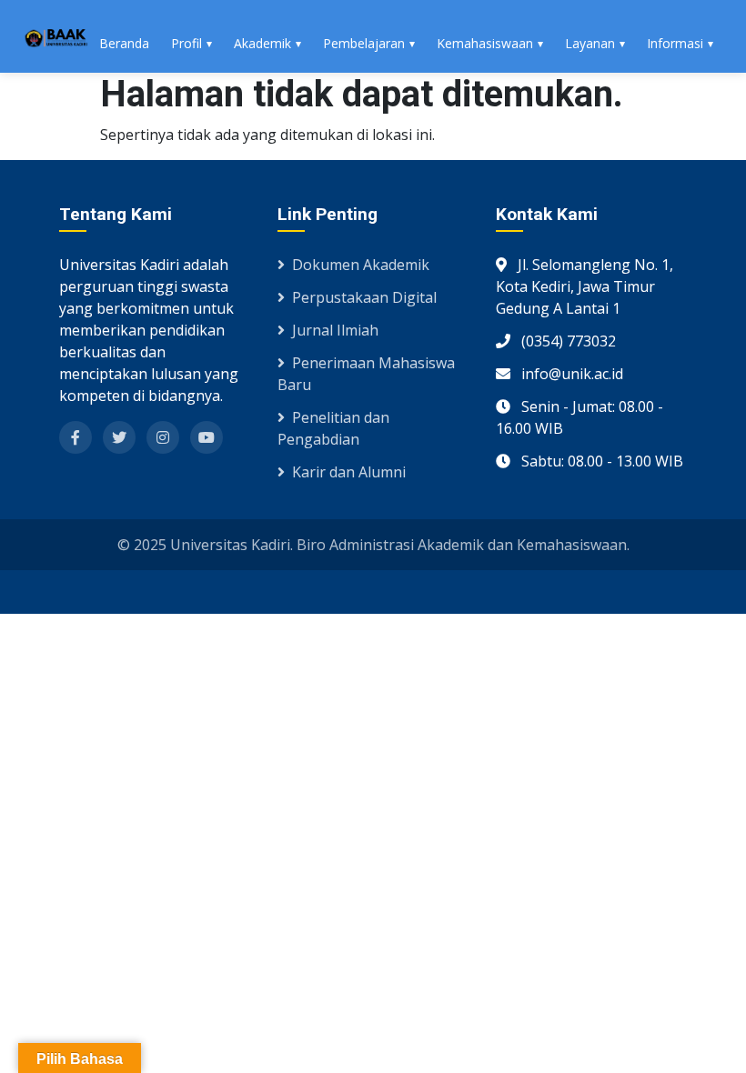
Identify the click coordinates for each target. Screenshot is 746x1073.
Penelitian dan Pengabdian (333, 428)
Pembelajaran (364, 43)
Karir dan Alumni (349, 472)
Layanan (590, 43)
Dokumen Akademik (360, 265)
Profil (186, 43)
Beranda (124, 43)
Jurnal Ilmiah (335, 330)
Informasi (675, 43)
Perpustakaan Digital (364, 297)
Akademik (262, 43)
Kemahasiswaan (485, 43)
